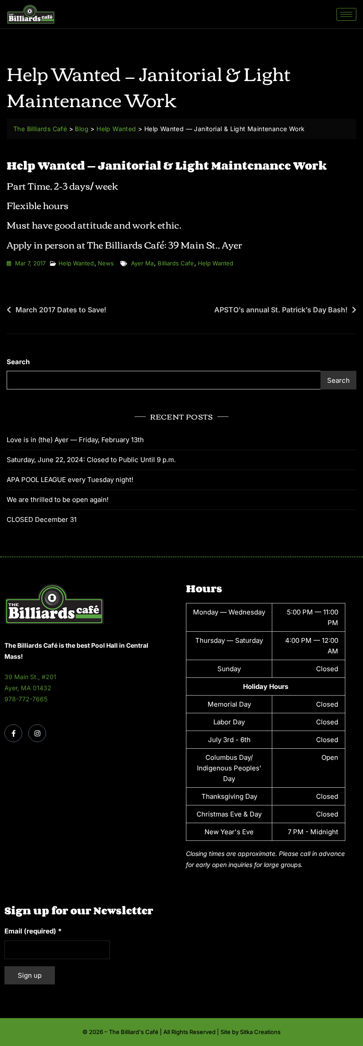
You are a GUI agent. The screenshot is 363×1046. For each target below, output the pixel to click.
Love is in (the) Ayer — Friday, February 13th (75, 440)
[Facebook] (13, 733)
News (106, 263)
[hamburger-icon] (346, 14)
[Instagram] (37, 733)
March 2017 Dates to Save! (60, 309)
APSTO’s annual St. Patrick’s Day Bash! (281, 309)
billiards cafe (176, 263)
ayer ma (142, 263)
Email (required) (33, 931)
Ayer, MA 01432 (27, 688)
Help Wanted (76, 263)
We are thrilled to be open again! (57, 499)
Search (18, 362)
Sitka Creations (260, 1031)
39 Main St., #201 (30, 676)
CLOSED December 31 (42, 519)
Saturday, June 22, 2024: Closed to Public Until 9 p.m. (91, 459)
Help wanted (215, 263)
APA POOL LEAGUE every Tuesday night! (70, 479)
